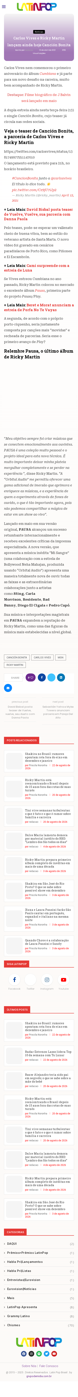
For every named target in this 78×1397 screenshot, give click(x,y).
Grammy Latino (40, 1316)
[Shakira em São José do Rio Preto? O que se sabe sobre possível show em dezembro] (14, 891)
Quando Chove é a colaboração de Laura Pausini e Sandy (47, 942)
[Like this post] (31, 677)
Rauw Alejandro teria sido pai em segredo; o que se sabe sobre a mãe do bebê (48, 1078)
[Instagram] (31, 1354)
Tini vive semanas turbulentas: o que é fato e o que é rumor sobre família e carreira (48, 813)
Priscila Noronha (38, 765)
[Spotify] (39, 1354)
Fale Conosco (48, 1366)
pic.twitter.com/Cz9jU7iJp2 (34, 190)
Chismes (40, 1325)
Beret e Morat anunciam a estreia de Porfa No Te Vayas (39, 307)
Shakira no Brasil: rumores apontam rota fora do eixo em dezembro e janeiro (46, 757)
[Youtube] (54, 1354)
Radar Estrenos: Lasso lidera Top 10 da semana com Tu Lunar (48, 1053)
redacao (29, 50)
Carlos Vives (42, 657)
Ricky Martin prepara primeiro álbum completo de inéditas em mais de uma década (48, 863)
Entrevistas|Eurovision (40, 1280)
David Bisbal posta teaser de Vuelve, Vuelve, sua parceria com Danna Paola (38, 214)
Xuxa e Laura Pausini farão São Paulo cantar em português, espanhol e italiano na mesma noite (48, 915)
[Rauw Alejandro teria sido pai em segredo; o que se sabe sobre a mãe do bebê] (14, 1080)
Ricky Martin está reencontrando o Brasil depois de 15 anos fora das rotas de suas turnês (48, 785)
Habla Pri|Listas (40, 1271)
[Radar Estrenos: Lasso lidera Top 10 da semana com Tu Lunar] (14, 1056)
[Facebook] (24, 1354)
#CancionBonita (25, 178)
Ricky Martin (15, 664)
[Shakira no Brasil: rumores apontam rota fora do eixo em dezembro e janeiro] (14, 761)
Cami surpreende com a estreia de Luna (36, 268)
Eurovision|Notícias (40, 1289)
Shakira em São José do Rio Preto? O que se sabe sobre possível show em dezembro (45, 887)
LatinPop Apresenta (40, 1307)
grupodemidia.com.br (39, 1376)
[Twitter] (46, 1354)
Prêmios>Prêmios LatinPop (40, 1253)
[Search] (72, 7)
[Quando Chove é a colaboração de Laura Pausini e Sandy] (14, 946)
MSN (60, 657)
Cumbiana (48, 74)
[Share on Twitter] (51, 677)
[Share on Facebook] (42, 677)
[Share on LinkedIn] (61, 677)
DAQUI (40, 1244)
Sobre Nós (29, 1366)
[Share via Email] (8, 688)
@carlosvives (61, 178)
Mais (40, 1298)
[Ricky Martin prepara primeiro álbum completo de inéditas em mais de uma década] (14, 865)
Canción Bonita (17, 657)
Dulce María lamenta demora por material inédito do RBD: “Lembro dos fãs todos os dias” (46, 838)
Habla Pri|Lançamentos (40, 1262)
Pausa (40, 290)
